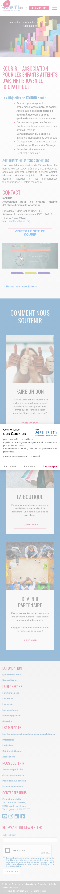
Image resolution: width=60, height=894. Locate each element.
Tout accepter (50, 466)
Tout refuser (10, 466)
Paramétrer (30, 466)
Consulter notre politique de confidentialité (21, 456)
